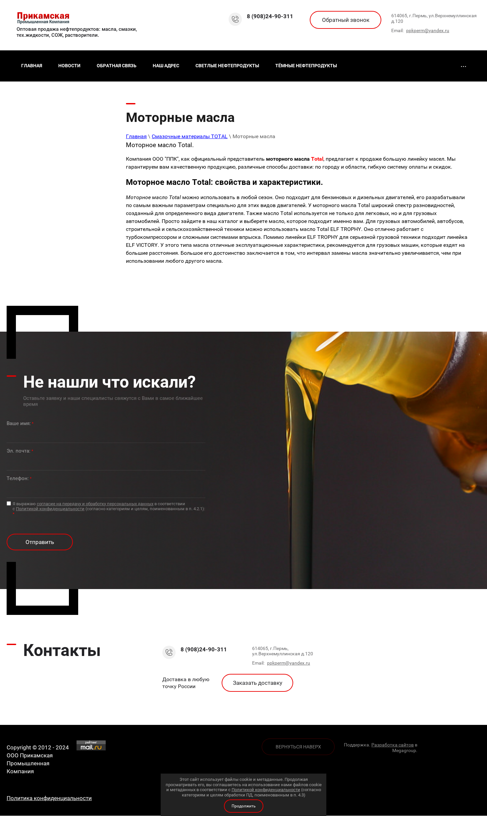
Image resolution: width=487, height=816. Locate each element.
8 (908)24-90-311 (270, 16)
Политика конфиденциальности (49, 798)
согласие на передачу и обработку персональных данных (95, 503)
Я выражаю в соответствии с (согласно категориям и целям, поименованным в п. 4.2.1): (109, 509)
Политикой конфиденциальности (50, 508)
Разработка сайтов (392, 744)
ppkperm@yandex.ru (427, 30)
